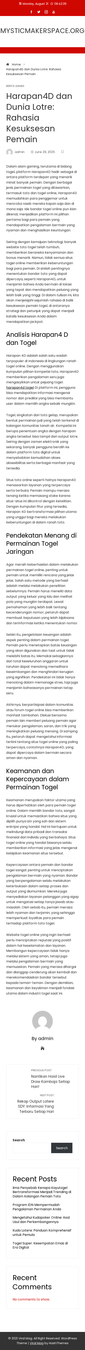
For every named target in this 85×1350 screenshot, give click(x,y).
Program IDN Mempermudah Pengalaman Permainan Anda (37, 1207)
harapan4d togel (20, 387)
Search (19, 1140)
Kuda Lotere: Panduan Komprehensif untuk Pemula (42, 1232)
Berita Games (15, 86)
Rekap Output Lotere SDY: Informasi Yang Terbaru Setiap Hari (35, 1103)
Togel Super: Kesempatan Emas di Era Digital (40, 1245)
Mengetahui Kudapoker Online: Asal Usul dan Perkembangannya (41, 1219)
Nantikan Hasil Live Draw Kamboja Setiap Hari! (50, 1079)
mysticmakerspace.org (42, 30)
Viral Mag (37, 1343)
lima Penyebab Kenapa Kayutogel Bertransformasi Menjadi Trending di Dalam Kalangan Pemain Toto (42, 1192)
